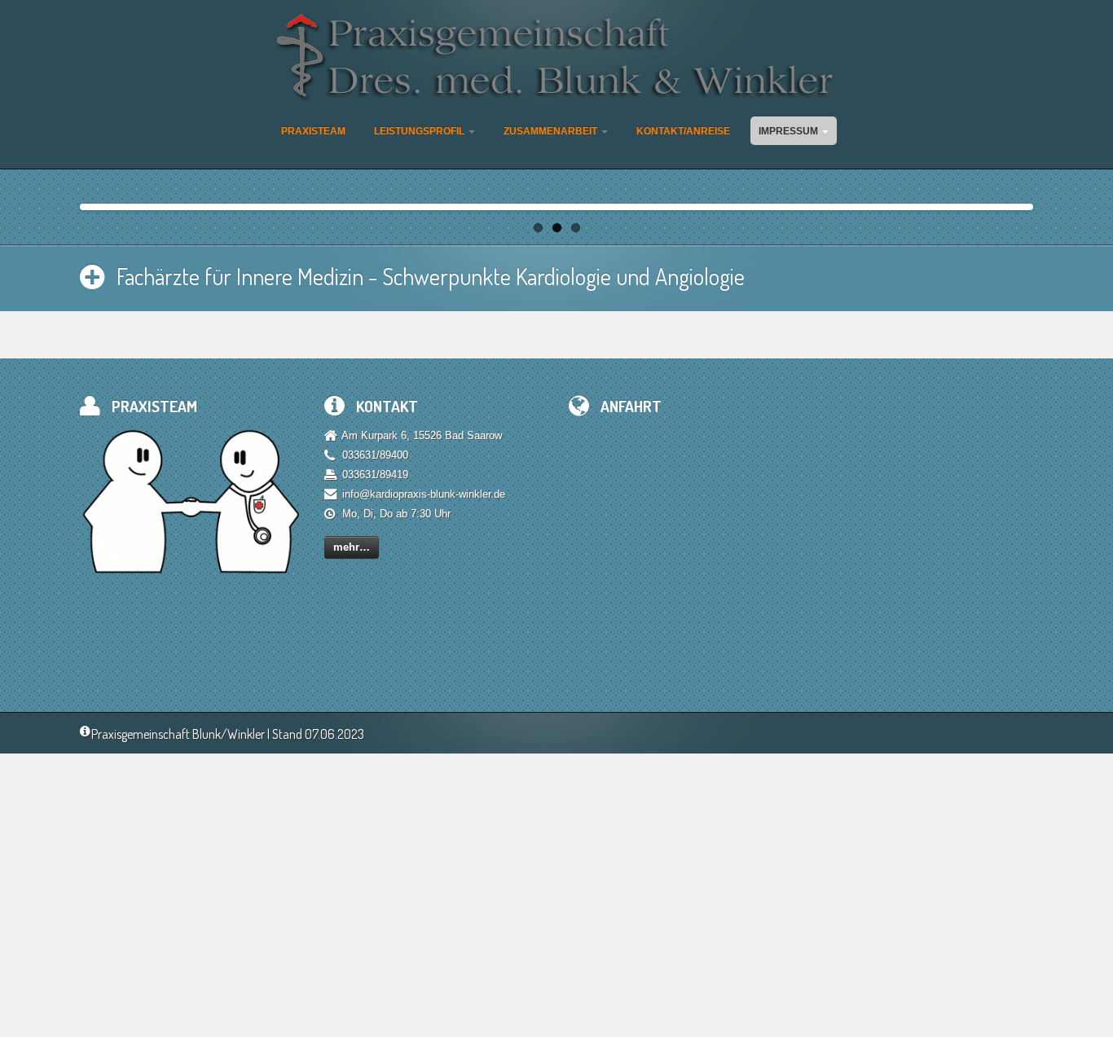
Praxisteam (313, 131)
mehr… (351, 547)
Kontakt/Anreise (683, 131)
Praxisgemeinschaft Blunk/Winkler (178, 734)
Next (1047, 203)
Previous (66, 203)
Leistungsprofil (420, 131)
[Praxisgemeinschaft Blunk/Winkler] (557, 58)
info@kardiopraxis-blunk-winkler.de (423, 494)
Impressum (789, 131)
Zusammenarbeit (552, 131)
